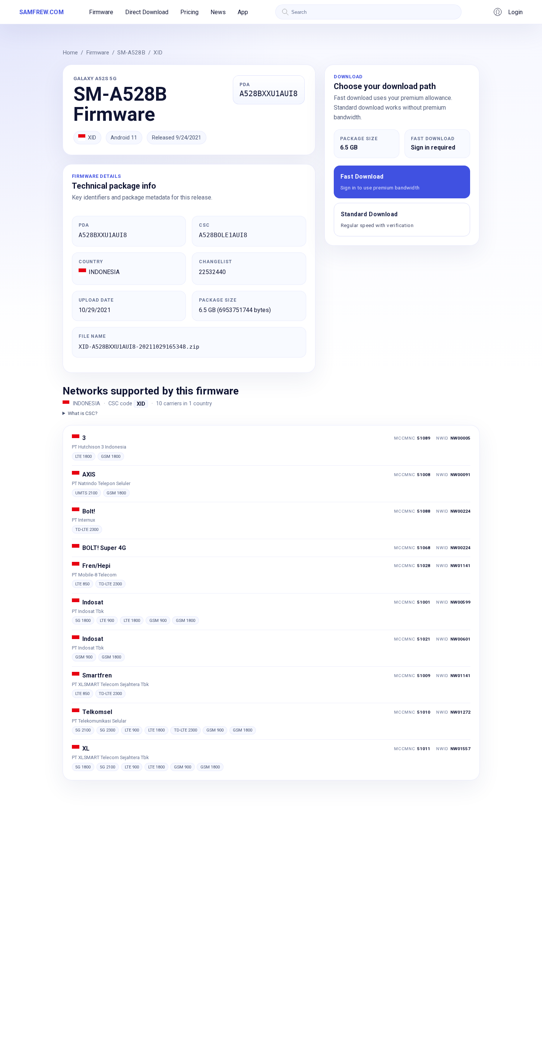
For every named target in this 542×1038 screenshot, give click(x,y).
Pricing (189, 12)
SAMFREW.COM (41, 12)
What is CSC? (83, 413)
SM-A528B (131, 52)
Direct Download (146, 12)
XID (157, 52)
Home (70, 52)
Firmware (101, 12)
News (218, 12)
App (243, 12)
